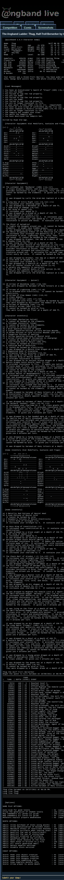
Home (6, 25)
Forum (47, 25)
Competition (10, 27)
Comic (28, 27)
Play (19, 25)
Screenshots (45, 27)
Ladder (32, 25)
